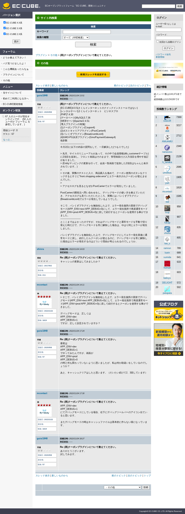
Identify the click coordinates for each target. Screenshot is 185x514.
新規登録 (160, 57)
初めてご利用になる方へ (15, 98)
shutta (167, 233)
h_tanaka (167, 162)
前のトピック (121, 85)
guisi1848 (42, 95)
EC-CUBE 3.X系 (14, 28)
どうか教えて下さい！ (14, 57)
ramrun (167, 248)
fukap (167, 222)
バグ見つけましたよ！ (14, 63)
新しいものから (60, 85)
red (167, 201)
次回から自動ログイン (170, 42)
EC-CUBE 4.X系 (14, 23)
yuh (167, 183)
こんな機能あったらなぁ (15, 69)
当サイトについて (12, 92)
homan (167, 267)
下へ (148, 85)
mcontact (42, 284)
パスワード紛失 (163, 54)
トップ (147, 475)
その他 (6, 80)
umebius (167, 172)
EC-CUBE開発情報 (12, 104)
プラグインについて (13, 74)
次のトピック (137, 85)
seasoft (167, 120)
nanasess (167, 152)
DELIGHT (167, 282)
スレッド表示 (43, 85)
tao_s (167, 243)
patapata (167, 293)
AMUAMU (167, 141)
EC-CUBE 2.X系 (14, 34)
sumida (167, 257)
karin (167, 252)
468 (167, 131)
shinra (40, 249)
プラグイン (41, 55)
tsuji (167, 212)
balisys (167, 278)
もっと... (7, 139)
